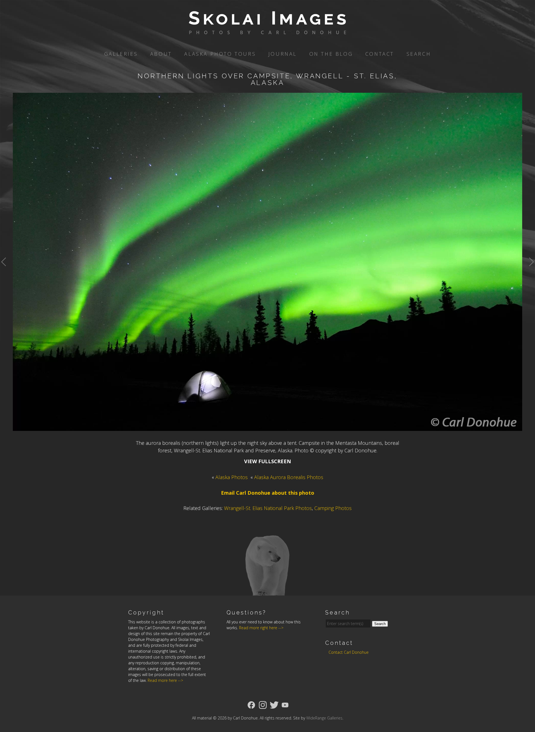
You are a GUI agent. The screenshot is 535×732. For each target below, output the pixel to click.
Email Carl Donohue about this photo (267, 492)
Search (419, 53)
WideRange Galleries (324, 718)
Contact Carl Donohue (349, 652)
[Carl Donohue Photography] (267, 30)
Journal (282, 53)
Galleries (121, 53)
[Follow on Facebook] (251, 704)
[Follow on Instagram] (263, 704)
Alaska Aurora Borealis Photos (288, 477)
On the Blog (331, 53)
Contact (379, 53)
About (161, 53)
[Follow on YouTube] (285, 704)
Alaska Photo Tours (220, 53)
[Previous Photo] (6, 273)
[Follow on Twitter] (274, 704)
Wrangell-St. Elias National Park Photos (268, 508)
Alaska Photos (231, 477)
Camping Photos (333, 508)
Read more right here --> (261, 627)
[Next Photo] (528, 273)
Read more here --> (165, 680)
